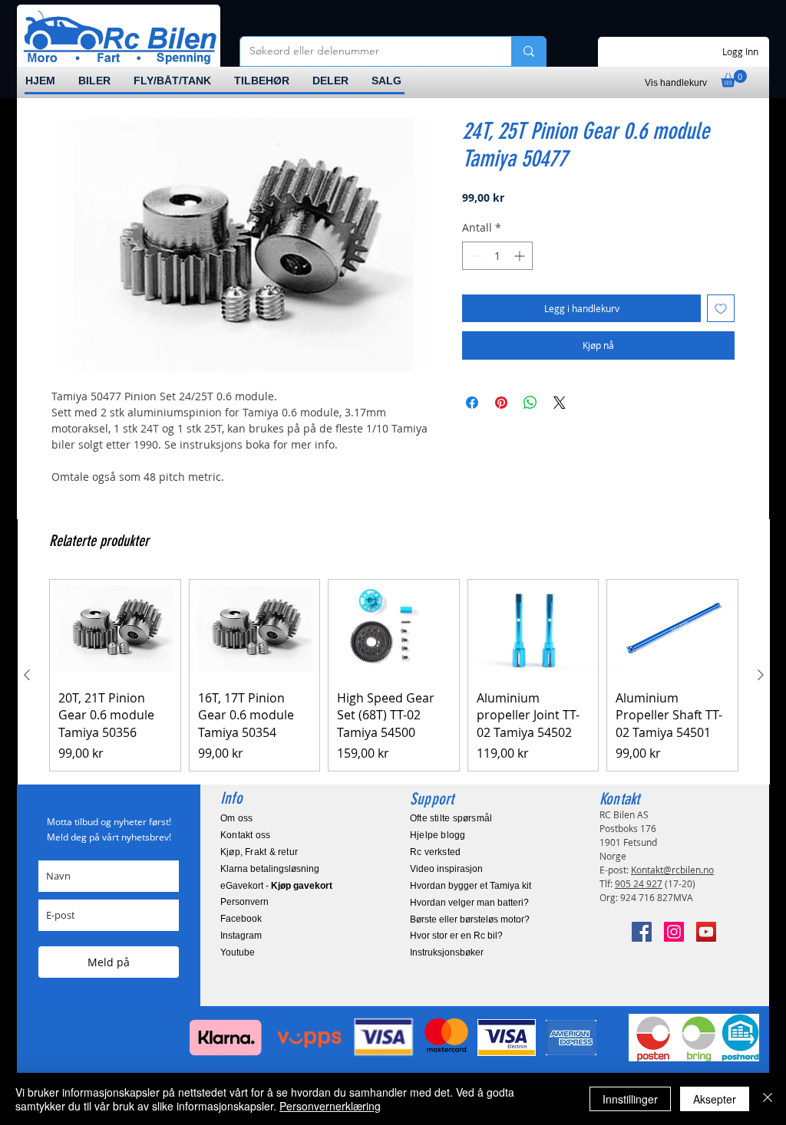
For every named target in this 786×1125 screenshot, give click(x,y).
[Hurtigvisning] (115, 628)
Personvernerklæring (330, 1105)
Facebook (241, 918)
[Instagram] (674, 932)
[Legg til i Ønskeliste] (721, 308)
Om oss (236, 818)
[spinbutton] (497, 255)
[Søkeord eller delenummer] (528, 51)
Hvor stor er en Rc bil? (456, 935)
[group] (394, 675)
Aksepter (714, 1099)
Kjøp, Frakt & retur (259, 852)
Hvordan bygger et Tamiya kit (470, 885)
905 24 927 (638, 883)
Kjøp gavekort (301, 885)
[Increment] (520, 255)
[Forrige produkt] (27, 675)
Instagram (241, 935)
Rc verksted (435, 852)
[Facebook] (642, 932)
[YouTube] (706, 932)
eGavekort (241, 885)
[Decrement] (474, 255)
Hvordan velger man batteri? (469, 902)
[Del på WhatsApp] (530, 402)
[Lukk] (767, 1099)
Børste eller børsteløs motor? (470, 919)
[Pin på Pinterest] (501, 402)
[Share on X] (559, 402)
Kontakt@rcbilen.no (672, 869)
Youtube (237, 952)
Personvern (244, 901)
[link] (734, 78)
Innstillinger (630, 1099)
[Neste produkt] (760, 675)
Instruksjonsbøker (447, 952)
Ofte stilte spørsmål (451, 818)
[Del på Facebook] (472, 402)
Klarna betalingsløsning (269, 868)
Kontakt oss (245, 835)
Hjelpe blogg (438, 835)
